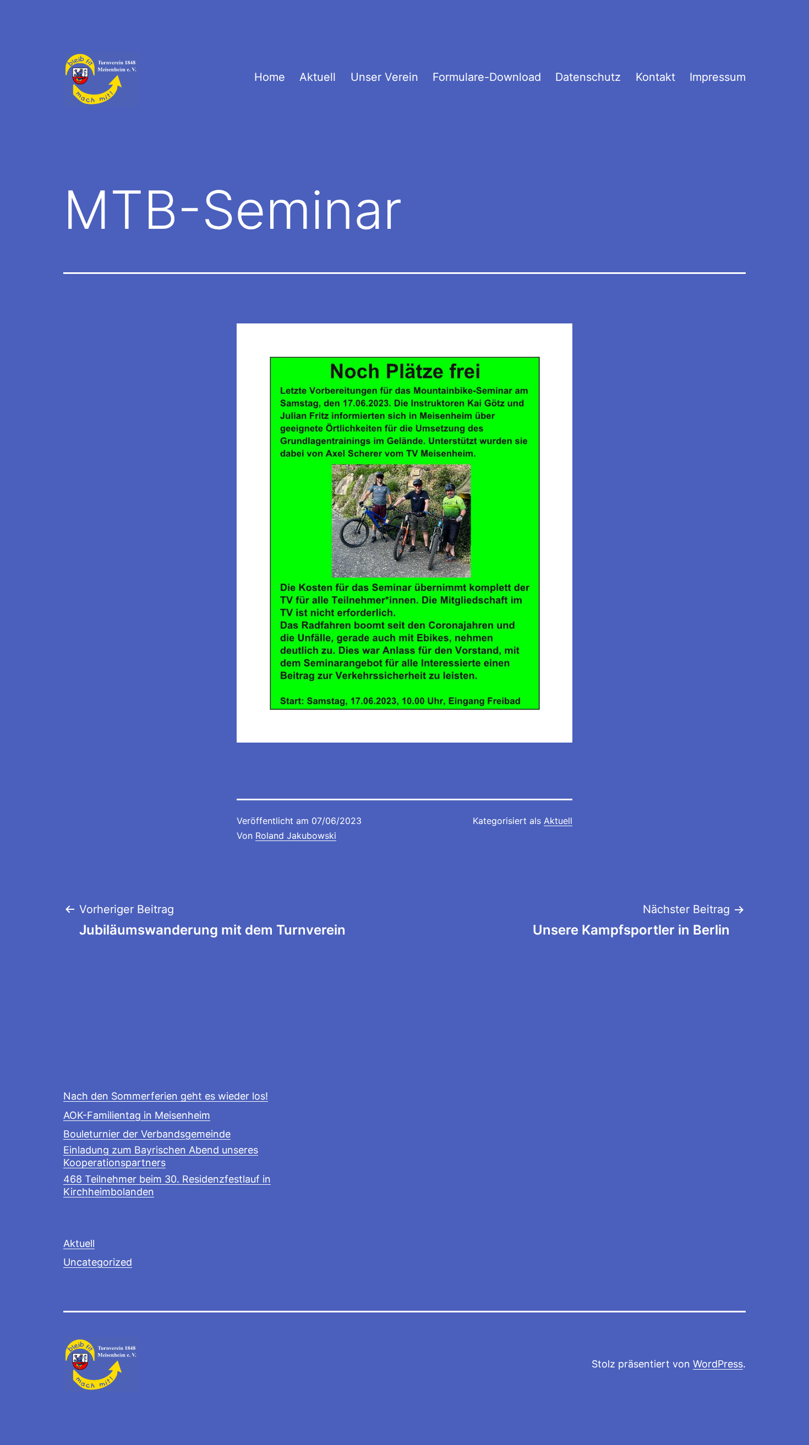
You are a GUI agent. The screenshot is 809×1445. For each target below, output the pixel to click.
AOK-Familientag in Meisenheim (136, 1115)
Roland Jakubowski (295, 835)
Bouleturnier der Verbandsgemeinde (147, 1134)
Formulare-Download (487, 77)
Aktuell (317, 77)
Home (269, 77)
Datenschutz (588, 77)
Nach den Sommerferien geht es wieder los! (165, 1096)
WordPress (718, 1364)
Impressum (718, 77)
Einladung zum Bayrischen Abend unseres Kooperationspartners (160, 1156)
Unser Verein (384, 77)
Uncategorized (97, 1262)
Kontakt (655, 77)
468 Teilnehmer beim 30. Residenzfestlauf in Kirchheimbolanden (167, 1185)
